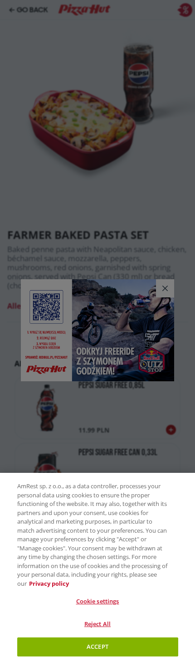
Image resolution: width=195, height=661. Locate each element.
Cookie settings (97, 601)
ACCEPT (97, 646)
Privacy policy (49, 583)
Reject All (97, 624)
